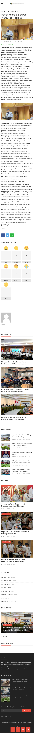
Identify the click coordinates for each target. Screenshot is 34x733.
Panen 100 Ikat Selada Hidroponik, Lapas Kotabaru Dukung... (22, 444)
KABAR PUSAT (6, 41)
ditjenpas (14, 439)
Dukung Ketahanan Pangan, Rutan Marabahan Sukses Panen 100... (22, 462)
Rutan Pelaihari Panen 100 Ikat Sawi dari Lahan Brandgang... (21, 697)
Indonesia (6, 717)
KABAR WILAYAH (6, 581)
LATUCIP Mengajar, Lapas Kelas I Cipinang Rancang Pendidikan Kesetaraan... (15, 390)
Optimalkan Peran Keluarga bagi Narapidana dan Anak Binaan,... (13, 505)
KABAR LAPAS (5, 584)
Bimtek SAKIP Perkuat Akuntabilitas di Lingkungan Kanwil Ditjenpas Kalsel (13, 418)
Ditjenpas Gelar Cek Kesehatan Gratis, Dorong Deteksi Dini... (15, 533)
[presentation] (26, 615)
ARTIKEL (4, 598)
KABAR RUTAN (6, 587)
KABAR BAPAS (5, 591)
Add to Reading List (7, 44)
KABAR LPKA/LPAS (7, 601)
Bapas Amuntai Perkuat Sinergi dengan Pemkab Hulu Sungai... (20, 680)
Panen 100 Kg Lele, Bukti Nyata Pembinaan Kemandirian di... (21, 470)
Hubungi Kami (17, 726)
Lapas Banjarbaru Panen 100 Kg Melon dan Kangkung (21, 436)
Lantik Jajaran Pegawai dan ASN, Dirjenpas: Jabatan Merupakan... (13, 560)
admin (3, 325)
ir (12, 448)
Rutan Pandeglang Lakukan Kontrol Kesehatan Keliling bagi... (21, 688)
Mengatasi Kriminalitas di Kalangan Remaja (22, 453)
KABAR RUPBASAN (7, 594)
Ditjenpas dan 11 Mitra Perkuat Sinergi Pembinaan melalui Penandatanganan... (14, 363)
